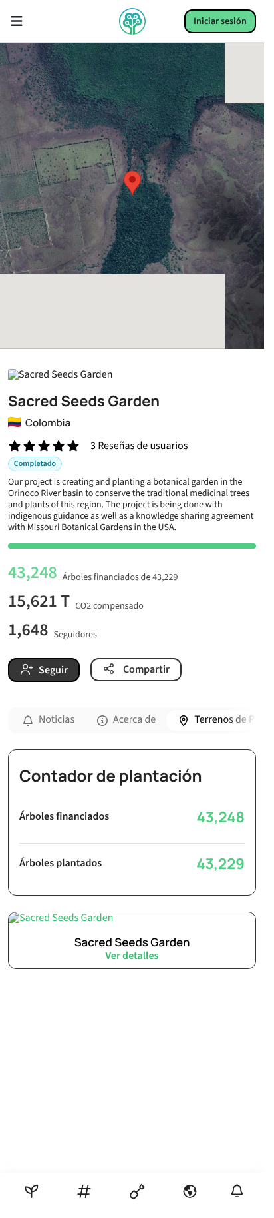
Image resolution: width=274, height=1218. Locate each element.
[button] (132, 183)
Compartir (145, 669)
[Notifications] (237, 1191)
